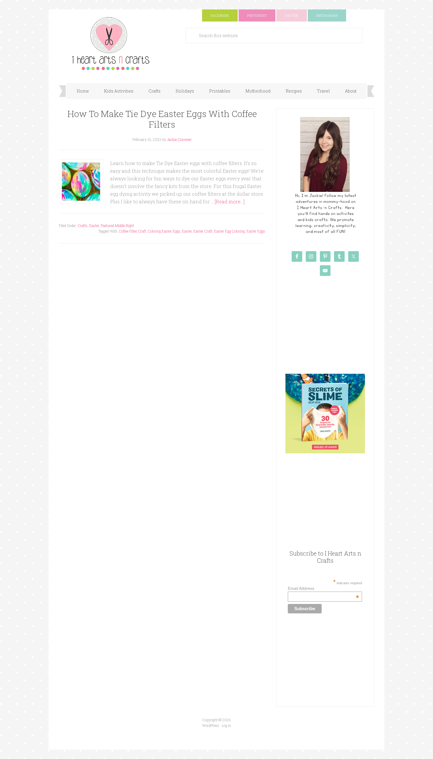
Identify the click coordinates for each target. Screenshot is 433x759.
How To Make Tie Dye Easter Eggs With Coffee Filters (162, 119)
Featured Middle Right (117, 225)
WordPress (210, 725)
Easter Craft (203, 231)
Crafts (82, 225)
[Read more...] (229, 201)
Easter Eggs (256, 231)
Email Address (323, 588)
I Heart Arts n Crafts (118, 43)
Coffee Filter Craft (132, 231)
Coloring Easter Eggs (164, 231)
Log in (226, 725)
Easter (94, 225)
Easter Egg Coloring (229, 231)
